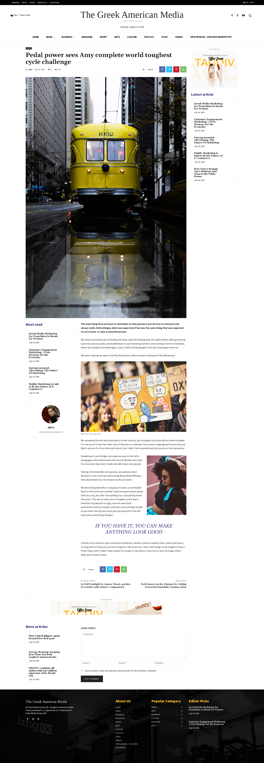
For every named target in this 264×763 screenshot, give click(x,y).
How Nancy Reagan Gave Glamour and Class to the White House (206, 173)
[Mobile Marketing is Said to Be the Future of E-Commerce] (67, 388)
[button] (250, 15)
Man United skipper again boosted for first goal (44, 637)
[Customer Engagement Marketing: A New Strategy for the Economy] (67, 354)
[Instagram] (33, 719)
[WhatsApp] (183, 69)
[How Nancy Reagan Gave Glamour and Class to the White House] (230, 172)
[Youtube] (243, 15)
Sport (28, 48)
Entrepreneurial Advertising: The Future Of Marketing (43, 371)
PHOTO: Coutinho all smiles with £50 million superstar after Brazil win (43, 672)
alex (30, 69)
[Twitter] (238, 15)
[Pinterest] (176, 69)
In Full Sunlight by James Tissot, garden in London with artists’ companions (105, 586)
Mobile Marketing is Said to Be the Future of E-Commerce (44, 387)
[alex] (51, 414)
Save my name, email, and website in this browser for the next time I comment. (121, 670)
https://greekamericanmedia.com (51, 432)
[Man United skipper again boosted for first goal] (67, 640)
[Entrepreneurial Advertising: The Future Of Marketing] (67, 372)
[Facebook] (232, 15)
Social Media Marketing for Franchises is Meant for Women (43, 336)
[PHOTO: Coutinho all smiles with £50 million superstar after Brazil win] (67, 672)
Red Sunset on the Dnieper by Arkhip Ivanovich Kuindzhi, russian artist (163, 586)
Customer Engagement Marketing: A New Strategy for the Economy (43, 353)
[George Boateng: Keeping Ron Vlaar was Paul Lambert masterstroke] (67, 656)
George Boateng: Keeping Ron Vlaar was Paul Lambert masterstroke (44, 655)
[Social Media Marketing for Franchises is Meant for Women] (67, 338)
